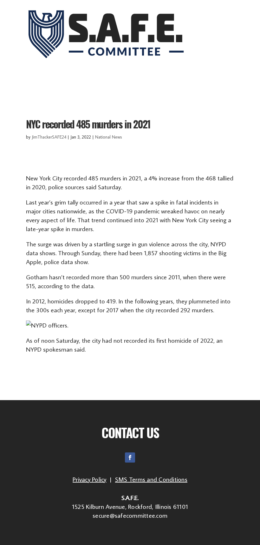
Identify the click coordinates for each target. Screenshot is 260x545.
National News (108, 137)
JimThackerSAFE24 (49, 137)
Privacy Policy (90, 479)
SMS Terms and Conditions (151, 479)
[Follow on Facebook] (130, 457)
